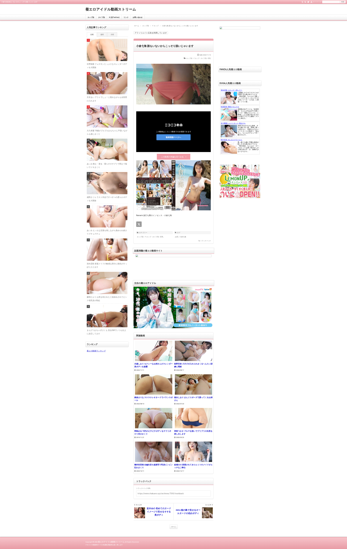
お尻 (176, 237)
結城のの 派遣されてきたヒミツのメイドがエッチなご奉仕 (193, 466)
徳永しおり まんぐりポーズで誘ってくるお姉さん (193, 398)
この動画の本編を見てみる (172, 157)
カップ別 (91, 17)
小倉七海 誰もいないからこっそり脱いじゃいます (165, 45)
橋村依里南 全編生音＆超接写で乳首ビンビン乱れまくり (153, 466)
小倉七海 (183, 237)
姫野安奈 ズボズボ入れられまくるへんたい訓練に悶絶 (193, 365)
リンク (126, 17)
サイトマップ (317, 2)
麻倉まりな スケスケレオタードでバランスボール (153, 398)
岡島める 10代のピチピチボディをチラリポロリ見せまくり (152, 432)
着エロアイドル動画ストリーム (110, 9)
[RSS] (305, 2)
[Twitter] (302, 2)
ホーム (173, 527)
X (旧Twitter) (114, 17)
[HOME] (308, 2)
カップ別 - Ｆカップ (192, 58)
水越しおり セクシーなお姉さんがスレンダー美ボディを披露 (153, 365)
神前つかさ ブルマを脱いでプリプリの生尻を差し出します (193, 432)
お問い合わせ (137, 17)
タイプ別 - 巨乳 (206, 58)
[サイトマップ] (311, 2)
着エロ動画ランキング (96, 351)
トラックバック (205, 241)
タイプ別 (101, 17)
